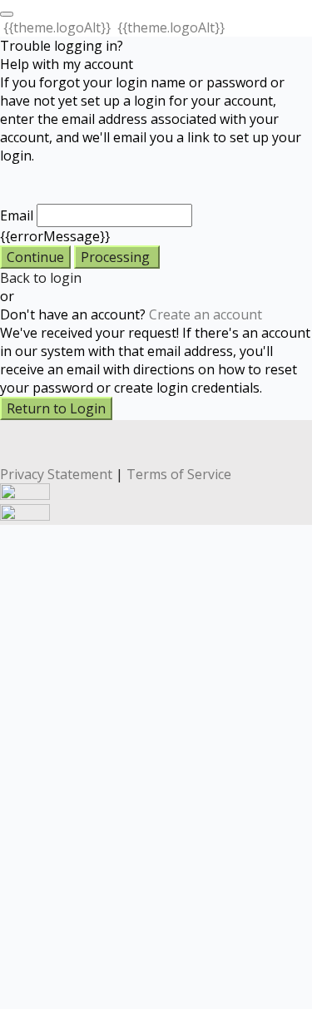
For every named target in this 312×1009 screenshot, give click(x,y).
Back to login (41, 278)
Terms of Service (178, 474)
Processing (117, 257)
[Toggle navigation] (6, 14)
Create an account (205, 314)
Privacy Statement (56, 474)
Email (16, 215)
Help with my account (66, 64)
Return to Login (56, 408)
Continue (35, 257)
